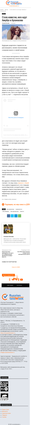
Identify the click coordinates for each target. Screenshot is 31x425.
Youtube (4, 417)
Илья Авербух (6, 211)
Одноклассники (6, 413)
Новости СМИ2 (16, 267)
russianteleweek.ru (14, 6)
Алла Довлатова (10, 209)
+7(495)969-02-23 (14, 324)
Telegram (4, 415)
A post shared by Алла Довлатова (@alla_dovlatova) (16, 135)
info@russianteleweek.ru (7, 352)
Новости (22, 211)
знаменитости (19, 209)
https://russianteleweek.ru (7, 333)
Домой (1, 9)
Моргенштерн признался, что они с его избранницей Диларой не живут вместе (8, 254)
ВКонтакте (5, 411)
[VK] (8, 215)
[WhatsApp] (19, 215)
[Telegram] (15, 215)
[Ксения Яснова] (8, 229)
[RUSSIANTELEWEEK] (14, 3)
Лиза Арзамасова (14, 211)
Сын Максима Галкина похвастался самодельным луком (23, 253)
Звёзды (6, 9)
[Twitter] (12, 215)
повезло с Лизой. (23, 183)
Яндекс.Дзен (5, 409)
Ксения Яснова (5, 23)
